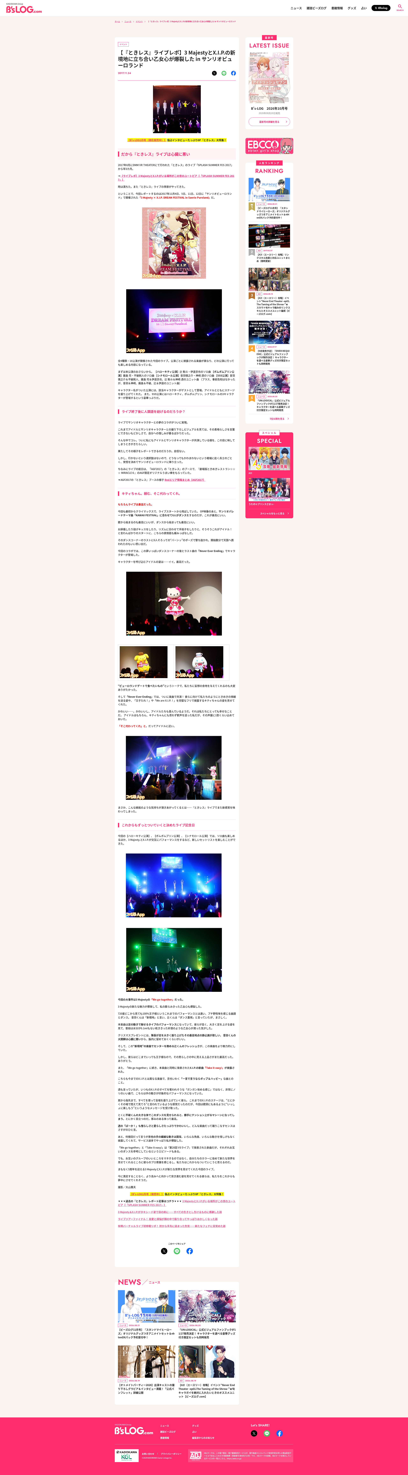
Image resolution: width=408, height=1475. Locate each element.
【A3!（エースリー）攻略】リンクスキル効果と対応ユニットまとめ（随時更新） (273, 257)
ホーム (117, 21)
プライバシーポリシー (171, 1453)
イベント (139, 21)
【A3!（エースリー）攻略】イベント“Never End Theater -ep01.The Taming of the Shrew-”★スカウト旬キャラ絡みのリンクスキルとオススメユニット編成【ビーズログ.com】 (273, 305)
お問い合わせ (148, 1453)
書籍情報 (337, 8)
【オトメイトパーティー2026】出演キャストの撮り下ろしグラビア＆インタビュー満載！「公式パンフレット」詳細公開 (146, 1388)
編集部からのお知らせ (203, 1437)
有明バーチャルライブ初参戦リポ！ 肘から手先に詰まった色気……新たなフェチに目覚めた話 (172, 1226)
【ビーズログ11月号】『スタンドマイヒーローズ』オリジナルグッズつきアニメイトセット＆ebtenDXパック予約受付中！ (146, 1333)
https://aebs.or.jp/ (234, 1458)
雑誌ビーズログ (317, 8)
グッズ (352, 8)
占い (364, 8)
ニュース (296, 8)
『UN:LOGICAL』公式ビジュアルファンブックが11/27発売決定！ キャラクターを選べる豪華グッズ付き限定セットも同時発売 (207, 1333)
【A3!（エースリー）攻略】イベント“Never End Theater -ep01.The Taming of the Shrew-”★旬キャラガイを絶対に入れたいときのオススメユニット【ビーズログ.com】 (206, 1390)
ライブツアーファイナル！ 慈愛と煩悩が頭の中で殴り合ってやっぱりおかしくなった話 (168, 1219)
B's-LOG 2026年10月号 (269, 108)
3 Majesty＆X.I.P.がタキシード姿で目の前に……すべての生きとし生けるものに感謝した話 (170, 1212)
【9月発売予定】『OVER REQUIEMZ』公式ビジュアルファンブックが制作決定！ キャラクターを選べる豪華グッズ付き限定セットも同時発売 (273, 357)
